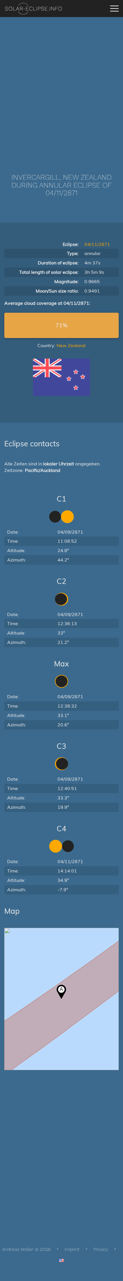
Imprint (72, 1249)
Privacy (101, 1249)
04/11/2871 (97, 244)
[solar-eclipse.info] (33, 8)
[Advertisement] (61, 87)
